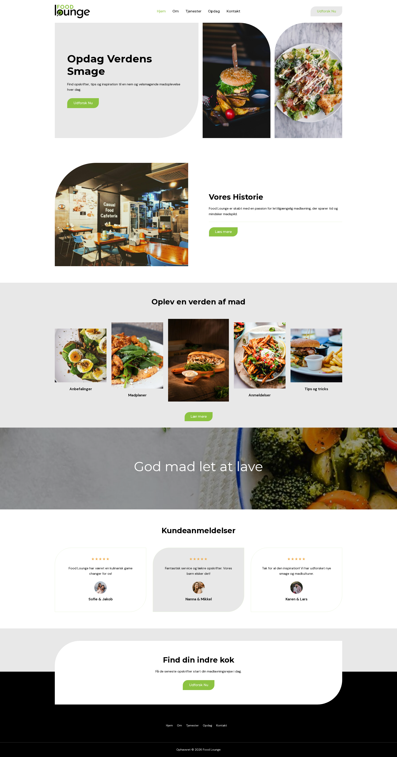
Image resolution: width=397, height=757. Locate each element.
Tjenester (193, 11)
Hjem (161, 11)
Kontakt (233, 11)
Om (175, 11)
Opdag (214, 11)
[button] (326, 11)
